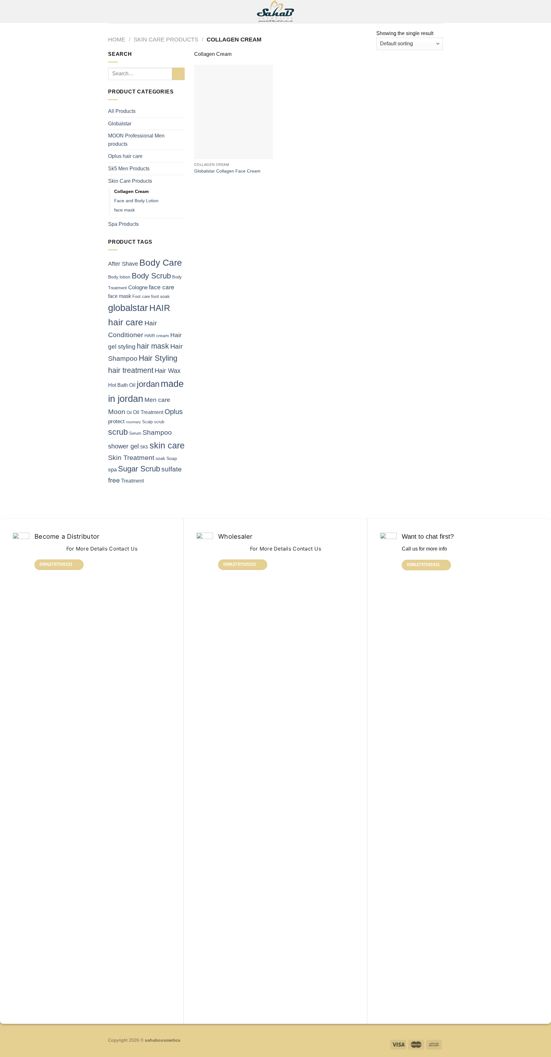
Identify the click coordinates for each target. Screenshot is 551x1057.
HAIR (159, 308)
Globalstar (119, 123)
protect (116, 421)
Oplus (174, 412)
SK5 (144, 446)
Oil (129, 412)
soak (160, 458)
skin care (167, 445)
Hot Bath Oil (122, 385)
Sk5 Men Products (129, 168)
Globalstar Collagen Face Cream (227, 171)
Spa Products (123, 224)
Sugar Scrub (139, 469)
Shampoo (157, 432)
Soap (171, 458)
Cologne (138, 288)
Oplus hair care (125, 156)
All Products (122, 111)
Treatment (132, 481)
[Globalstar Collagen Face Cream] (233, 112)
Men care (157, 399)
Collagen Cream (131, 191)
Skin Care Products (166, 39)
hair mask (153, 346)
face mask (124, 209)
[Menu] (112, 11)
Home (116, 39)
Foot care (141, 296)
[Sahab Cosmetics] (276, 11)
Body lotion (119, 276)
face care (161, 287)
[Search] (440, 11)
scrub (118, 432)
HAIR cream (156, 335)
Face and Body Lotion (136, 200)
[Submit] (178, 74)
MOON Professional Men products (136, 140)
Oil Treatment (148, 412)
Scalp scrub (153, 421)
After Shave (123, 264)
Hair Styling (158, 358)
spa (112, 470)
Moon (116, 411)
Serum (135, 433)
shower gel (123, 446)
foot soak (160, 296)
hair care (125, 322)
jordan (148, 384)
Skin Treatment (131, 457)
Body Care (160, 262)
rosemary (133, 422)
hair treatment (130, 370)
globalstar (128, 308)
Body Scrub (151, 275)
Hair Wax (167, 370)
